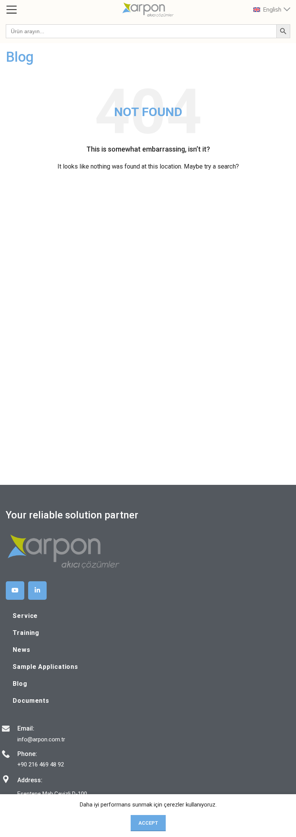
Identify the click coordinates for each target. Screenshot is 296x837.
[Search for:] (141, 31)
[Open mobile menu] (11, 9)
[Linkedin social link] (37, 590)
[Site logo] (148, 9)
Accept (148, 823)
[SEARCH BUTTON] (283, 31)
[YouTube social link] (15, 590)
